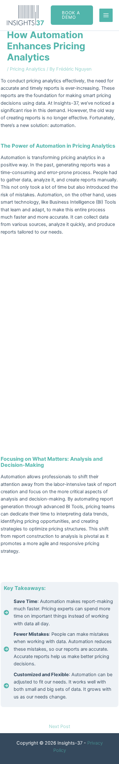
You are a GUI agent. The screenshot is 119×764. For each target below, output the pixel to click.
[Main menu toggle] (106, 15)
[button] (72, 15)
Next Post (59, 726)
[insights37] (25, 15)
